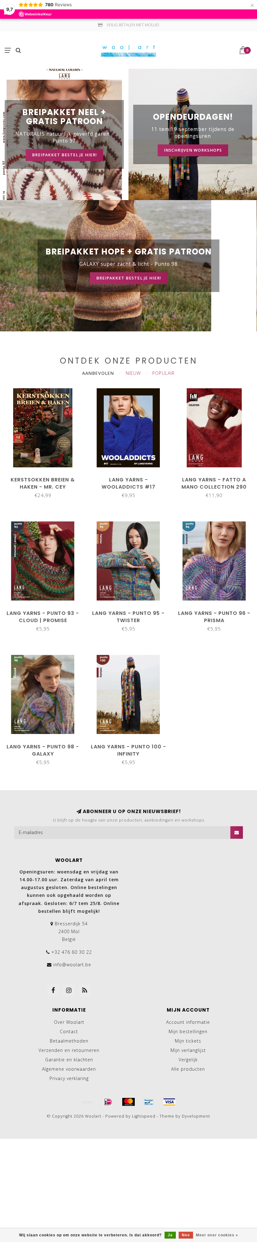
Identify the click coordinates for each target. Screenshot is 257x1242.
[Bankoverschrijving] (88, 1102)
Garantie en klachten (69, 1060)
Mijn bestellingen (188, 1031)
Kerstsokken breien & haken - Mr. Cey (43, 483)
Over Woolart (69, 1022)
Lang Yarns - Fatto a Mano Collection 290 (214, 483)
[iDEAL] (108, 1102)
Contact (69, 1031)
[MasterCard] (128, 1102)
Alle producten (188, 1069)
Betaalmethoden (69, 1041)
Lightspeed (143, 1116)
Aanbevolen (98, 373)
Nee (186, 1235)
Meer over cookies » (217, 1235)
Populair (163, 373)
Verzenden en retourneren (69, 1050)
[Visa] (169, 1102)
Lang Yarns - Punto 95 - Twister (128, 617)
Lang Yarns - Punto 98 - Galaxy (43, 750)
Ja (170, 1235)
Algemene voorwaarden (69, 1069)
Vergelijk (188, 1060)
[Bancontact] (149, 1102)
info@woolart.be (72, 965)
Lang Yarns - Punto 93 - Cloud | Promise (43, 617)
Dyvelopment (196, 1116)
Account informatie (188, 1022)
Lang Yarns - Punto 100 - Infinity (128, 750)
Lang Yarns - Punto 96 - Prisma (214, 617)
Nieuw (133, 373)
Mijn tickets (188, 1041)
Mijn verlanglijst (188, 1050)
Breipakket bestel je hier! (64, 155)
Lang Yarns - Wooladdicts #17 (128, 483)
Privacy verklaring (69, 1078)
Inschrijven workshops (193, 150)
